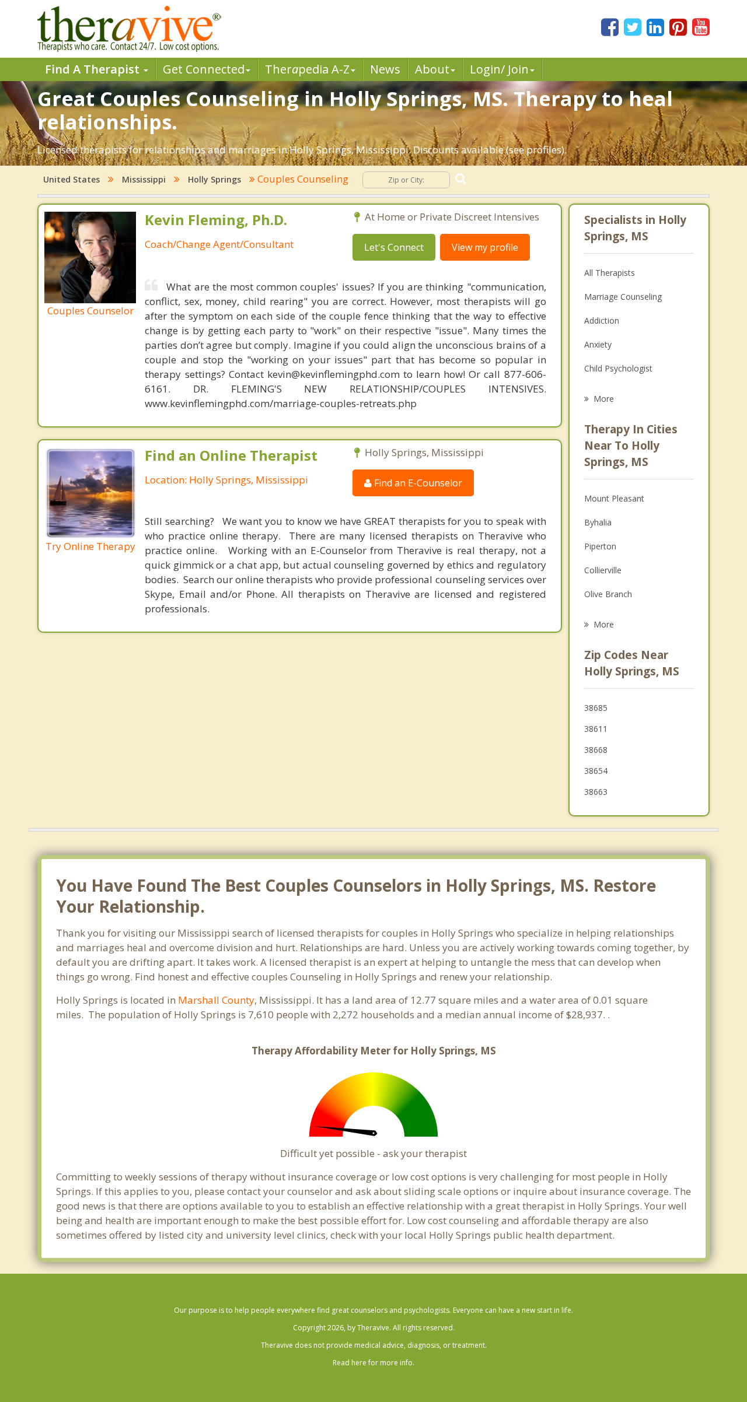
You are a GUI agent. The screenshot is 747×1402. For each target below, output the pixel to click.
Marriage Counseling (623, 296)
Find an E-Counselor (417, 482)
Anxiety (598, 344)
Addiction (601, 320)
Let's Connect (394, 247)
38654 (596, 770)
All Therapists (609, 272)
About (432, 69)
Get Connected (204, 69)
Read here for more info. (373, 1363)
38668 (596, 749)
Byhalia (598, 522)
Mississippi (144, 179)
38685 (596, 707)
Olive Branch (608, 594)
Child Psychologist (618, 368)
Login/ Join (499, 69)
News (385, 69)
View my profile (485, 247)
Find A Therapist (93, 69)
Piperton (600, 546)
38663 (596, 791)
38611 (596, 728)
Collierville (603, 570)
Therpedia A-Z (307, 69)
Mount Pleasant (614, 498)
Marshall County (216, 1000)
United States (71, 179)
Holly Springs (214, 179)
